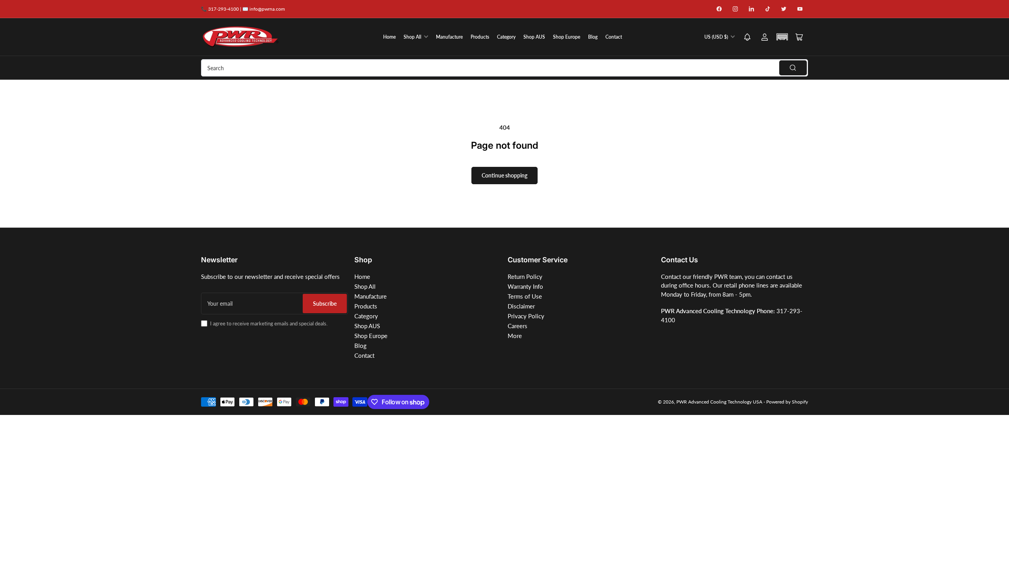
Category (506, 37)
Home (389, 37)
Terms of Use (525, 296)
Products (480, 37)
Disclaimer (521, 306)
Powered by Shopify (787, 402)
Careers (517, 325)
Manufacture (449, 37)
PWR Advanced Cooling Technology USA (719, 402)
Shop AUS (534, 37)
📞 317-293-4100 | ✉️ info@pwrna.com (243, 9)
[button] (747, 38)
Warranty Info (525, 286)
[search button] (793, 67)
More (515, 335)
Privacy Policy (526, 316)
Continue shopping (504, 175)
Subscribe (325, 303)
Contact (613, 37)
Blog (593, 37)
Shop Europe (566, 37)
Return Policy (525, 276)
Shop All (412, 37)
